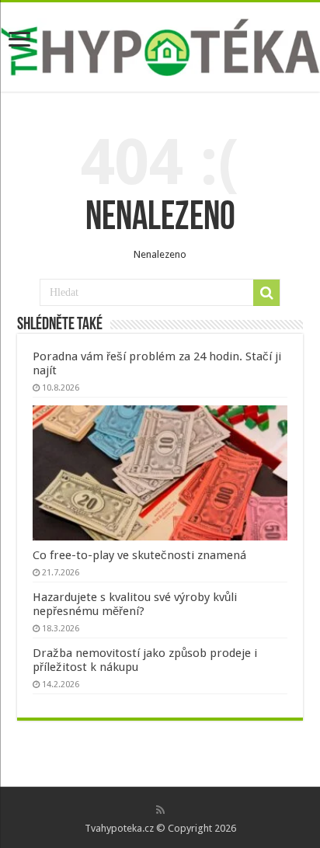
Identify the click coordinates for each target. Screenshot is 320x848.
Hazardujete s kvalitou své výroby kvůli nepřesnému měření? (135, 604)
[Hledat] (266, 293)
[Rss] (160, 810)
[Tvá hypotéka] (160, 44)
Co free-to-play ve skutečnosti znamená (139, 555)
